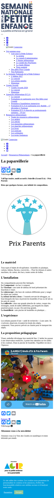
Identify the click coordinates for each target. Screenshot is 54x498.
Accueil (4, 155)
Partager (4, 167)
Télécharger (5, 174)
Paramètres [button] (8, 492)
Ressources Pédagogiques (19, 155)
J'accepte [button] (19, 492)
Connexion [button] (18, 47)
